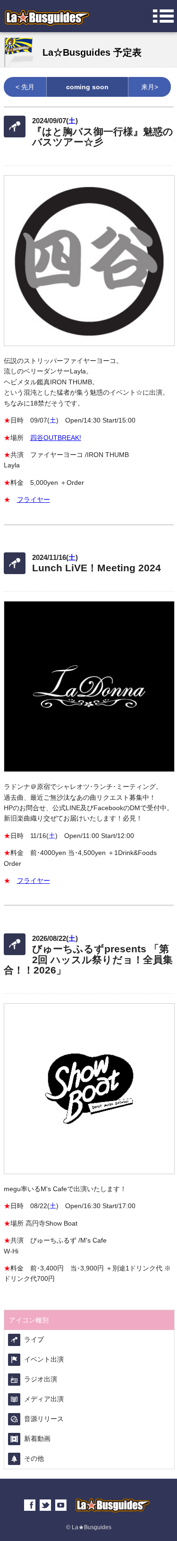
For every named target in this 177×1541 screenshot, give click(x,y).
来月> (149, 87)
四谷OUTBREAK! (55, 437)
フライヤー (33, 499)
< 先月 (25, 87)
